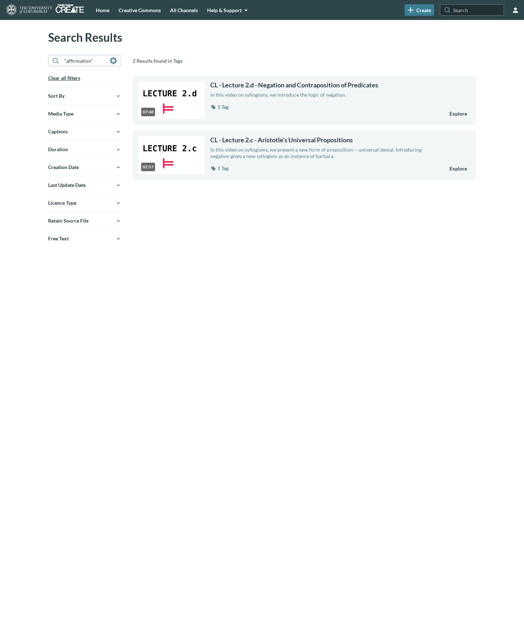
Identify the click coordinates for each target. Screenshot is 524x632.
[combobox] (84, 60)
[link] (419, 10)
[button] (219, 107)
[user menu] (515, 10)
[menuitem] (103, 10)
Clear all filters (64, 78)
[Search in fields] (113, 60)
